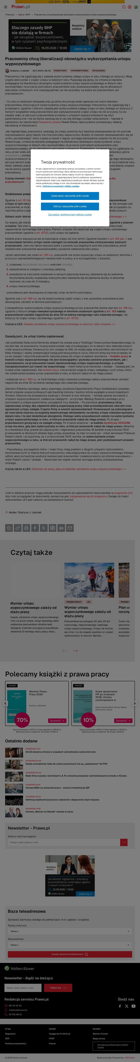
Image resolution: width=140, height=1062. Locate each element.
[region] (70, 188)
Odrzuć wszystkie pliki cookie (70, 206)
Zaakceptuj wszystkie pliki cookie (70, 195)
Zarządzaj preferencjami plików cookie (70, 214)
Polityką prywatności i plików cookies (61, 186)
